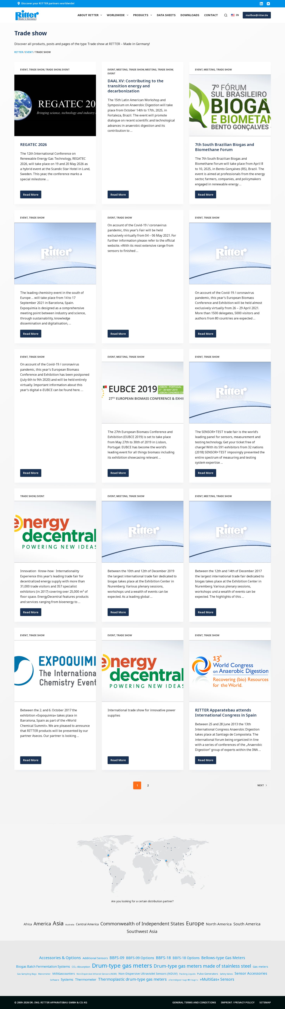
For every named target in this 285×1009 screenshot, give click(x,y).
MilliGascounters (63, 973)
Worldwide (116, 15)
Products (140, 15)
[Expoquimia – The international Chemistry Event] (55, 671)
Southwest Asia (142, 931)
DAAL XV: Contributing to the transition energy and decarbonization (135, 86)
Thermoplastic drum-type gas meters (132, 979)
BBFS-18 (163, 957)
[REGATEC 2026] (55, 105)
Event (29, 52)
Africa (28, 924)
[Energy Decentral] (142, 671)
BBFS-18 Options (186, 957)
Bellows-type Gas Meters (223, 957)
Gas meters (260, 966)
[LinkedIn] (261, 3)
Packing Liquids (187, 974)
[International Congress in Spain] (230, 671)
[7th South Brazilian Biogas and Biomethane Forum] (230, 105)
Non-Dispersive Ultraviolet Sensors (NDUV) (148, 973)
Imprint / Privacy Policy (238, 1002)
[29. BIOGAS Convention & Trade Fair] (142, 532)
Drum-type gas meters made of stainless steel (202, 966)
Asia (58, 923)
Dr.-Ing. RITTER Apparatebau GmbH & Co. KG (58, 1002)
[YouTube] (268, 3)
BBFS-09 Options (140, 957)
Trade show (36, 69)
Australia (69, 924)
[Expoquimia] (55, 253)
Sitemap (265, 1002)
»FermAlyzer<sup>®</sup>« (183, 980)
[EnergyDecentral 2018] (55, 532)
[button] (235, 15)
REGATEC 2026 (33, 144)
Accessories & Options (60, 957)
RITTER (18, 52)
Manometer (44, 974)
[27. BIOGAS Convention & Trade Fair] (230, 532)
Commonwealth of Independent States (142, 924)
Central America (87, 924)
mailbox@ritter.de (257, 15)
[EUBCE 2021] (230, 253)
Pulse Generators (207, 973)
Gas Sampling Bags (26, 974)
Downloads (189, 15)
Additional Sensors (95, 958)
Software (54, 980)
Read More (32, 195)
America (42, 923)
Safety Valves (226, 974)
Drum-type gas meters (122, 965)
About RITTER (88, 15)
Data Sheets (166, 15)
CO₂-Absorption (81, 966)
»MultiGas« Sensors (217, 979)
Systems (67, 979)
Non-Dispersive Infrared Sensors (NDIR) (97, 974)
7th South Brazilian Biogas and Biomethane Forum (224, 147)
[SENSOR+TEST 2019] (230, 392)
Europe (195, 923)
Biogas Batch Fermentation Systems (43, 966)
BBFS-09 (117, 957)
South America (246, 924)
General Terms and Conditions (194, 1002)
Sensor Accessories (251, 973)
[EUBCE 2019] (142, 392)
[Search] (225, 15)
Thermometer (85, 979)
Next (260, 785)
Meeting (122, 69)
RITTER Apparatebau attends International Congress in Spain (225, 712)
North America (219, 923)
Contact (211, 15)
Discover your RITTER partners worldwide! (47, 3)
